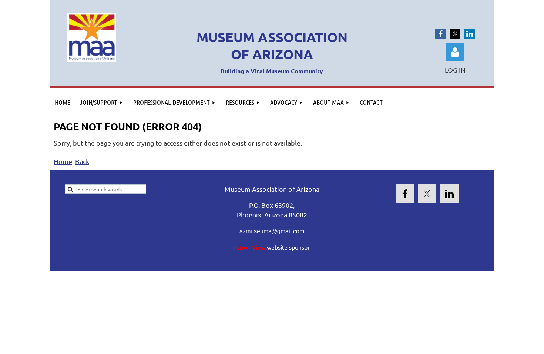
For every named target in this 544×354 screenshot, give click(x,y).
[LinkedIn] (469, 34)
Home (63, 161)
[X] (455, 34)
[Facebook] (440, 34)
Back (82, 161)
